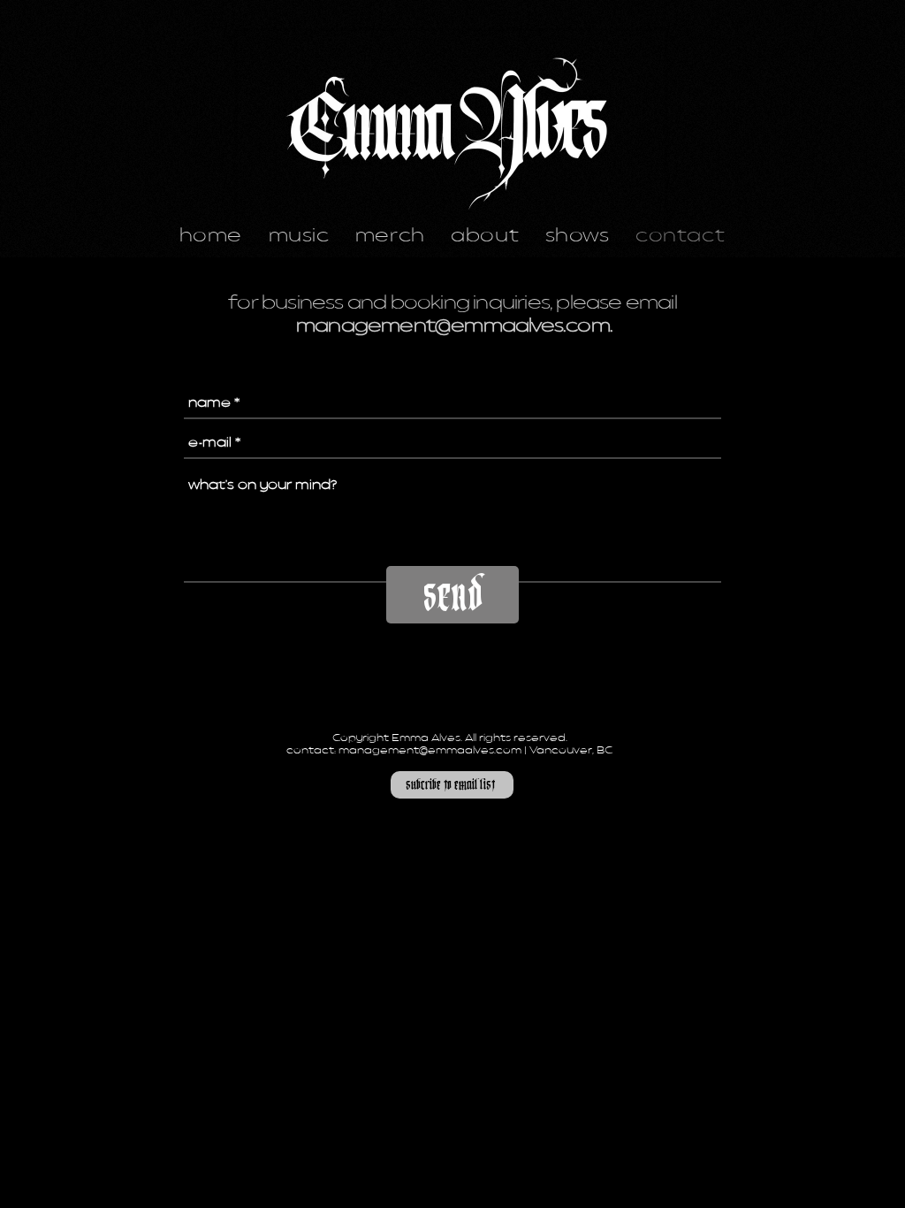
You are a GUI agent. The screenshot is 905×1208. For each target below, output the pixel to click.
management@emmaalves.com (453, 327)
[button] (452, 785)
